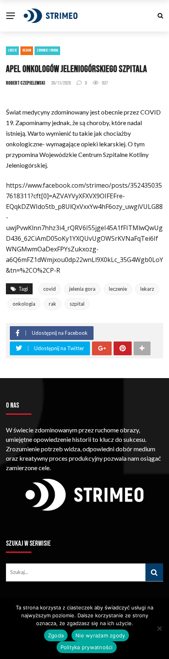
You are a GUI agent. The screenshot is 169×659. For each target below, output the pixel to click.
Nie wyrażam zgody (100, 635)
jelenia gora (82, 289)
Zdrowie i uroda (47, 50)
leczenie (118, 289)
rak (52, 304)
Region (26, 50)
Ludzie (12, 50)
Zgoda (56, 635)
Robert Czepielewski (25, 83)
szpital (77, 304)
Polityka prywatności (87, 647)
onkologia (24, 304)
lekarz (147, 289)
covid (49, 289)
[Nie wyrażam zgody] (159, 628)
